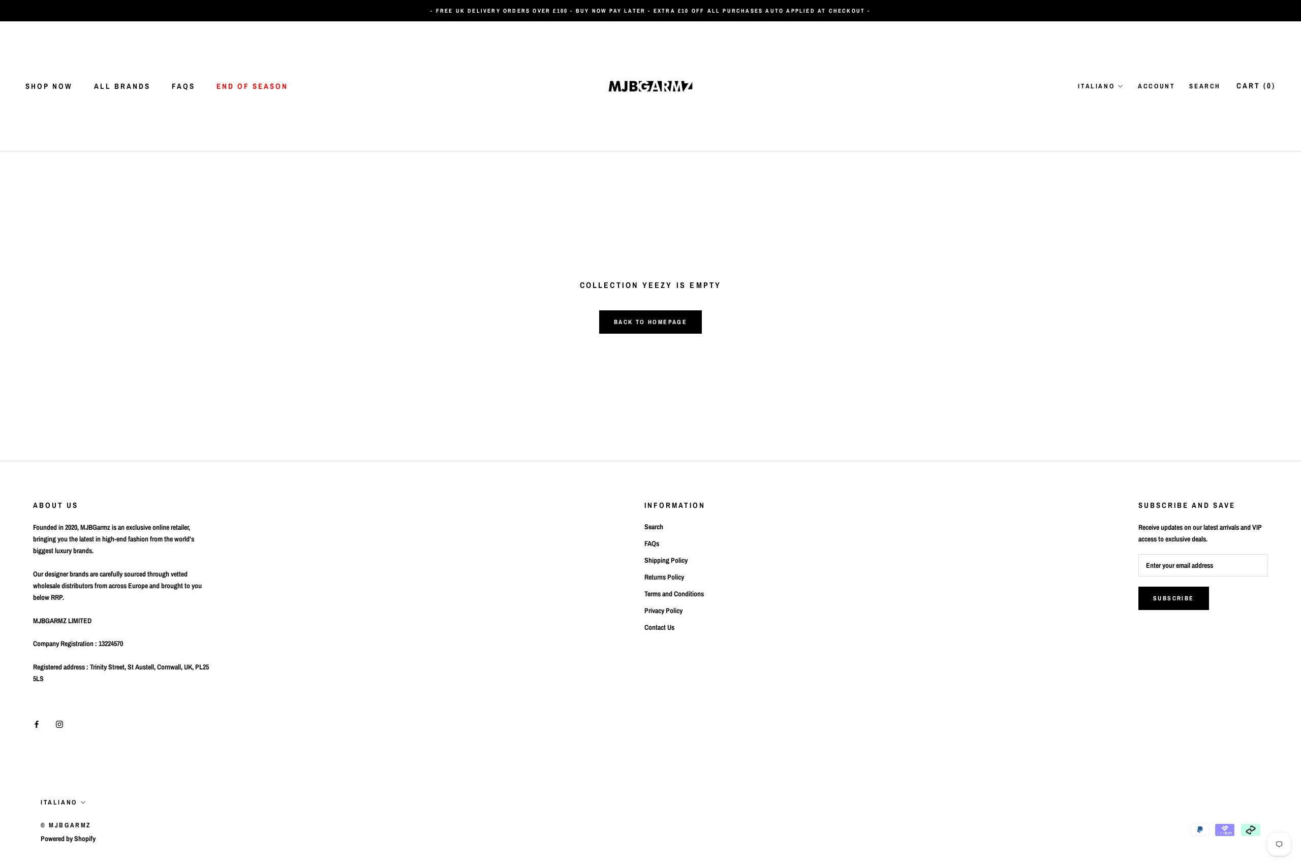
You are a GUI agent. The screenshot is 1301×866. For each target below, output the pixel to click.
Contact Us (659, 627)
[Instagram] (59, 724)
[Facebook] (36, 724)
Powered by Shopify (68, 838)
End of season (252, 86)
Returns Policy (664, 577)
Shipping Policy (666, 560)
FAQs (183, 86)
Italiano (1096, 86)
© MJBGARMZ (66, 825)
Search (1205, 86)
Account (1156, 86)
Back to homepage (650, 322)
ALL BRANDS (122, 86)
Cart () (1256, 85)
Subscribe (1173, 598)
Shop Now (49, 86)
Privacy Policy (663, 610)
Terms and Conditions (674, 593)
